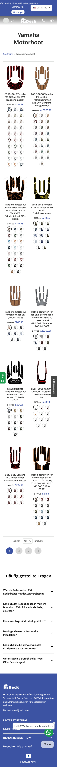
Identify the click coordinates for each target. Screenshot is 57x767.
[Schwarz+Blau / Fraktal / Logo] (15, 229)
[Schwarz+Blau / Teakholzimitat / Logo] (42, 517)
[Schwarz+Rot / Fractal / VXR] (9, 259)
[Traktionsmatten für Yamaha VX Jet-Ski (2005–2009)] (15, 295)
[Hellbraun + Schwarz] (9, 327)
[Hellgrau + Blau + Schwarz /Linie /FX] (36, 241)
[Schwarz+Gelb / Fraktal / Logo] (21, 229)
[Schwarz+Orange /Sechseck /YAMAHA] (42, 164)
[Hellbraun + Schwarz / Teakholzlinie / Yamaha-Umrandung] (15, 410)
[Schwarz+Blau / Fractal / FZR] (21, 110)
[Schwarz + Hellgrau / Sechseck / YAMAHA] (48, 158)
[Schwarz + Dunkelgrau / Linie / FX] (45, 247)
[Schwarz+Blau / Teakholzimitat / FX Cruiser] (36, 229)
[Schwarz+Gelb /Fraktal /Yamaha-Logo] (48, 121)
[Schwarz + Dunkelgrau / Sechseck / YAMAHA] (42, 158)
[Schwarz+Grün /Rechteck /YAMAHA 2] (9, 152)
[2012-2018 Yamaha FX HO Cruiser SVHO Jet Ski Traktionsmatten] (42, 188)
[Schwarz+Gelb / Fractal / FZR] (9, 116)
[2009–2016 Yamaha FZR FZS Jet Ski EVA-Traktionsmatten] (15, 77)
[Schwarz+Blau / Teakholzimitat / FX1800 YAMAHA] (42, 229)
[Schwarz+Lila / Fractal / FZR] (15, 152)
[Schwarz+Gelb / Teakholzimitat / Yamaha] (15, 116)
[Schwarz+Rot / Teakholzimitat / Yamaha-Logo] (15, 134)
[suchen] (12, 21)
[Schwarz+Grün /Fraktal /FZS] (21, 416)
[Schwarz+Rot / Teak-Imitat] (42, 499)
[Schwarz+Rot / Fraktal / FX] (21, 134)
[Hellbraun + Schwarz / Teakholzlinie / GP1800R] (36, 413)
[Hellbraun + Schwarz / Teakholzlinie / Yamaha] (21, 410)
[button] (54, 386)
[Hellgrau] (42, 336)
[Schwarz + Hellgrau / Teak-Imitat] (36, 505)
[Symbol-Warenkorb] (43, 21)
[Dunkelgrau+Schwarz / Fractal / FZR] (9, 158)
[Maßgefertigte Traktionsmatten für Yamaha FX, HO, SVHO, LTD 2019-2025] (15, 372)
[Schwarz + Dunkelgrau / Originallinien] (39, 425)
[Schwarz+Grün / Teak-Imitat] (48, 511)
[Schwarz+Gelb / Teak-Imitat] (36, 511)
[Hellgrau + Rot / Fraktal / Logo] (9, 253)
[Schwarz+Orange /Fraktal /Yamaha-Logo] (48, 127)
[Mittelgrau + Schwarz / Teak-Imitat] (42, 115)
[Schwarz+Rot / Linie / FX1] (15, 490)
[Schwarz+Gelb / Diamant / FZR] (21, 116)
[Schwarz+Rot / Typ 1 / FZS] (21, 140)
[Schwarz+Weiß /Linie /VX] (18, 271)
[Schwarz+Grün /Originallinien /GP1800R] (42, 413)
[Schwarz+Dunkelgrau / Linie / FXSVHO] (15, 434)
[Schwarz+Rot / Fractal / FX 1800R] (9, 502)
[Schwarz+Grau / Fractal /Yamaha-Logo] (36, 127)
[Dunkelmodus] (51, 21)
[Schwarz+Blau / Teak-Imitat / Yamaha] (9, 110)
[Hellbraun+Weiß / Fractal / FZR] (15, 164)
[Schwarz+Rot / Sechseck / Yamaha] (15, 259)
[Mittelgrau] (36, 336)
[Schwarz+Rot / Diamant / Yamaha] (21, 496)
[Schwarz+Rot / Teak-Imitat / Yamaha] (9, 134)
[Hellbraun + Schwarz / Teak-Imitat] (36, 115)
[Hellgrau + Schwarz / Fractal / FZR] (21, 158)
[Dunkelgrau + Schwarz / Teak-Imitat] (45, 523)
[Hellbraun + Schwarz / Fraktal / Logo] (21, 241)
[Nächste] (47, 550)
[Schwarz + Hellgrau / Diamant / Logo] (12, 339)
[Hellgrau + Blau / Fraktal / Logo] (15, 247)
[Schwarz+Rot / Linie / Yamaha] (21, 490)
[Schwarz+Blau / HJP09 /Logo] (18, 339)
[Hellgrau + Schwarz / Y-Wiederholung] (9, 416)
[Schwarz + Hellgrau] (21, 327)
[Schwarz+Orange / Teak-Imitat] (36, 499)
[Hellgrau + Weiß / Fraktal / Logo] (21, 247)
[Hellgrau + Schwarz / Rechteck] (15, 416)
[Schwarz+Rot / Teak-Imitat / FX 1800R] (15, 502)
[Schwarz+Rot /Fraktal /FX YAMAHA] (36, 145)
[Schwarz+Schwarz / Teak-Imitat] (21, 265)
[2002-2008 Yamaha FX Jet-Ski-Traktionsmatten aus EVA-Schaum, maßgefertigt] (42, 77)
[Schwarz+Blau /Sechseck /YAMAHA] (48, 145)
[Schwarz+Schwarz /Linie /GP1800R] (48, 419)
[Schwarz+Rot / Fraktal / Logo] (9, 235)
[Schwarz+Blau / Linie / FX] (9, 410)
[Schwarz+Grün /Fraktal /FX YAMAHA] (48, 139)
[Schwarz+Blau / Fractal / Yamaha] (9, 247)
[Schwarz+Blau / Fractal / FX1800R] (42, 241)
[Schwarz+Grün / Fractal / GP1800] (9, 265)
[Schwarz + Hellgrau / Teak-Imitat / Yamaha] (42, 505)
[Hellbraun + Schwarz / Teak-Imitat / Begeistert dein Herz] (48, 115)
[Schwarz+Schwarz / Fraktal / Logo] (15, 265)
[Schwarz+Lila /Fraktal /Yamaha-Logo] (36, 133)
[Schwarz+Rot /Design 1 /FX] (36, 121)
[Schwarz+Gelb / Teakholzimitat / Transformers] (36, 223)
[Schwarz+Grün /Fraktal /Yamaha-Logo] (42, 127)
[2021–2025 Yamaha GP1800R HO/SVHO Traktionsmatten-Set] (42, 372)
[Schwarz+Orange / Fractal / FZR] (9, 122)
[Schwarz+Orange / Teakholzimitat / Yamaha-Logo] (21, 122)
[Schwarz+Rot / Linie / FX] (9, 428)
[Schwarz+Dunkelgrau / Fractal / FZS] (21, 128)
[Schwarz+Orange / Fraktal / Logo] (9, 229)
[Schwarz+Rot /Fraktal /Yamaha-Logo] (42, 133)
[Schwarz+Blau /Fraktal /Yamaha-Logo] (48, 133)
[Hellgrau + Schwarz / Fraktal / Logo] (15, 253)
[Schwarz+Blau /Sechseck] (36, 139)
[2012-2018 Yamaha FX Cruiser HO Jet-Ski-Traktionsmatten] (15, 458)
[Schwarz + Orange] (48, 336)
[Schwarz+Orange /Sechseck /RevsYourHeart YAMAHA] (42, 121)
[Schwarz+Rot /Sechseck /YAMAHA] (36, 152)
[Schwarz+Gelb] (48, 342)
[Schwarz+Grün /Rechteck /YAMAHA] (21, 146)
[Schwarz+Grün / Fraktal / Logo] (15, 235)
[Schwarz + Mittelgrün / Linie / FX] (21, 428)
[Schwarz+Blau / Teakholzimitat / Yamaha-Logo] (15, 110)
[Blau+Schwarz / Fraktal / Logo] (9, 241)
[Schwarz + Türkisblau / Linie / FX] (15, 428)
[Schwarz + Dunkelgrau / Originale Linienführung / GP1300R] (42, 419)
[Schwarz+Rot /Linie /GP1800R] (48, 407)
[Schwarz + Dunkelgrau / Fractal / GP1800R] (48, 413)
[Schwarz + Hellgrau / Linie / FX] (39, 247)
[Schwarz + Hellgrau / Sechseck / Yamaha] (48, 505)
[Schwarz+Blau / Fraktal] (48, 241)
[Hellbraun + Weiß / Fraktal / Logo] (15, 241)
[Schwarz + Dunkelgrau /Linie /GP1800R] (45, 425)
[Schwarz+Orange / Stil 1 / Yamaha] (9, 128)
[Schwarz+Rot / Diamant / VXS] (21, 259)
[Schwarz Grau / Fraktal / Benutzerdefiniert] (45, 348)
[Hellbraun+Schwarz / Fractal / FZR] (9, 164)
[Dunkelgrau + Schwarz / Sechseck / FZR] (21, 152)
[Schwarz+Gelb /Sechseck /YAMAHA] (48, 152)
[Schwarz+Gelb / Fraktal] (42, 223)
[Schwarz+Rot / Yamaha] (48, 499)
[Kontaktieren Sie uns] (48, 732)
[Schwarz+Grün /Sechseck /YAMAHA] (42, 152)
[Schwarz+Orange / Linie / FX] (21, 422)
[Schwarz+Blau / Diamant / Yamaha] (9, 333)
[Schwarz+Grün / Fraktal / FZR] (9, 146)
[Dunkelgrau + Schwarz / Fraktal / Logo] (21, 253)
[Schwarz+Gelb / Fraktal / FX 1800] (48, 223)
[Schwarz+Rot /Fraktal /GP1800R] (42, 407)
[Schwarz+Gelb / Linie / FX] (48, 235)
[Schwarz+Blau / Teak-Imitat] (48, 517)
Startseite (8, 53)
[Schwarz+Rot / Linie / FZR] (9, 496)
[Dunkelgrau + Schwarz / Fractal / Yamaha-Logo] (15, 158)
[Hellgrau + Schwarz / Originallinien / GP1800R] (36, 407)
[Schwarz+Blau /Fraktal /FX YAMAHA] (42, 145)
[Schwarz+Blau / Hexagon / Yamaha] (36, 235)
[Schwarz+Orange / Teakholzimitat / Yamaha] (15, 122)
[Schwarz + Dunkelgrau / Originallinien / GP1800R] (36, 419)
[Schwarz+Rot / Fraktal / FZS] (15, 140)
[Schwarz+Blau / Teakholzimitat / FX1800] (48, 229)
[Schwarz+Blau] (36, 342)
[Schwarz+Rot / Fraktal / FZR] (9, 140)
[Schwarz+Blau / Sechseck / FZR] (21, 164)
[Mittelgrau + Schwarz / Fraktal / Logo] (21, 235)
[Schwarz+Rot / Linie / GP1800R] (21, 502)
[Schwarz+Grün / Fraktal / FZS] (15, 146)
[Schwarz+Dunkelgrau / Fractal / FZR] (15, 128)
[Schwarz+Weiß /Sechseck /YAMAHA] (36, 158)
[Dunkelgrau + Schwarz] (15, 327)
